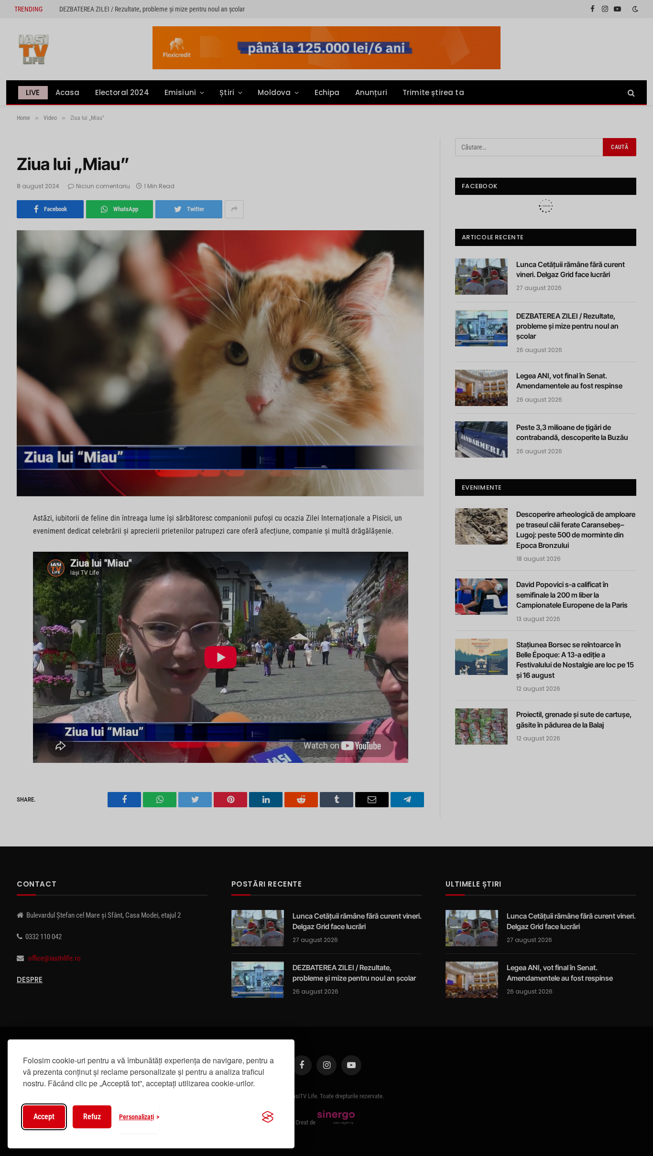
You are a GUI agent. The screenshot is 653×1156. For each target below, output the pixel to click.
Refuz (92, 1116)
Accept (43, 1116)
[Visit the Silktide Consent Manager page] (267, 1116)
